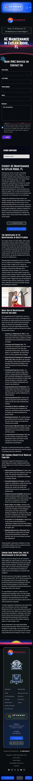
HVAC (6, 693)
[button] (28, 778)
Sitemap (16, 765)
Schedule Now (8, 778)
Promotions (21, 699)
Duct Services (9, 708)
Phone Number (6, 87)
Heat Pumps (8, 702)
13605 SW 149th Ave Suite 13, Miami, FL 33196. (16, 726)
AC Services (19, 28)
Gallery (20, 702)
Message (4, 104)
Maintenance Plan (23, 693)
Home (10, 28)
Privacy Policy (27, 123)
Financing (20, 696)
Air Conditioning (9, 696)
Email (3, 95)
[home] (16, 20)
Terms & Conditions (15, 123)
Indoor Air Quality (10, 705)
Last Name (5, 78)
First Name (5, 70)
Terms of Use (16, 757)
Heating (7, 699)
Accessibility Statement (16, 763)
